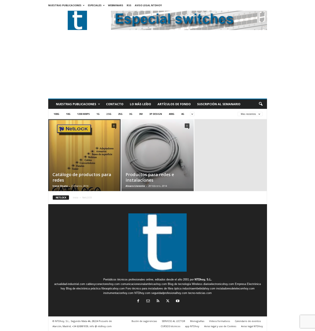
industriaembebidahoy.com (198, 288)
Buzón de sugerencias (144, 321)
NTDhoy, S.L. (203, 279)
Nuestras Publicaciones (64, 5)
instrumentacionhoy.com (118, 293)
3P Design (155, 113)
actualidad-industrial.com (69, 284)
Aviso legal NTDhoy (148, 5)
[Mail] (148, 301)
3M (141, 113)
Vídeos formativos (219, 321)
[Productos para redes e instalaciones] (157, 154)
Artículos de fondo (174, 104)
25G (120, 113)
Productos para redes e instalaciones (150, 177)
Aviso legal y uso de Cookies (220, 326)
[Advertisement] (157, 66)
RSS (129, 5)
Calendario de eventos (248, 321)
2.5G (108, 113)
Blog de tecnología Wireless (185, 284)
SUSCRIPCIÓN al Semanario (218, 104)
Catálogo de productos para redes (81, 177)
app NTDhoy (192, 326)
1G (98, 113)
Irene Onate (60, 185)
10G (68, 113)
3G (130, 113)
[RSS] (158, 301)
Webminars (115, 5)
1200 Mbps (83, 113)
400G (171, 113)
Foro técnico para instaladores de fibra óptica (154, 288)
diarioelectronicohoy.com (218, 284)
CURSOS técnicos (170, 326)
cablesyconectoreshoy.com (103, 284)
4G (182, 113)
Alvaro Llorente (135, 185)
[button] (260, 104)
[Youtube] (177, 301)
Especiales (95, 5)
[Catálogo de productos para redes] (84, 167)
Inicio (75, 197)
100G (56, 113)
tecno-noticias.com (200, 293)
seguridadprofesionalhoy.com (169, 293)
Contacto (114, 104)
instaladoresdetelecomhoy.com (235, 288)
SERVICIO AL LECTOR (173, 321)
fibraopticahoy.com (113, 288)
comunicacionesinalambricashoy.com (144, 284)
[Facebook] (138, 301)
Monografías (197, 321)
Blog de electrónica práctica (83, 288)
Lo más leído (140, 104)
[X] (168, 301)
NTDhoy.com (142, 293)
